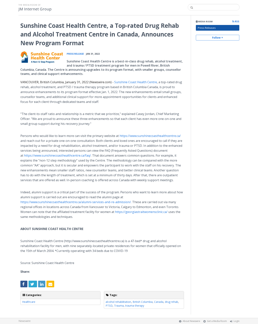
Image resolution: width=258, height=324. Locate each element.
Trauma (119, 305)
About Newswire (191, 321)
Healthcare (28, 302)
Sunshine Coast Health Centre (135, 82)
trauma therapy (134, 305)
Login (236, 321)
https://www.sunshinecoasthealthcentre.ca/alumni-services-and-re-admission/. (75, 202)
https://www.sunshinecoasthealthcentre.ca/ (150, 136)
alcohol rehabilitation (118, 302)
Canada (158, 302)
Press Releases (207, 28)
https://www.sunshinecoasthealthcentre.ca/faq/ (57, 155)
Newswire (25, 321)
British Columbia (143, 302)
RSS (236, 21)
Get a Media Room (217, 321)
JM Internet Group (35, 9)
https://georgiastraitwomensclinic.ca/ (141, 212)
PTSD (109, 305)
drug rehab (171, 302)
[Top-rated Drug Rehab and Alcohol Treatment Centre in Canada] (41, 57)
